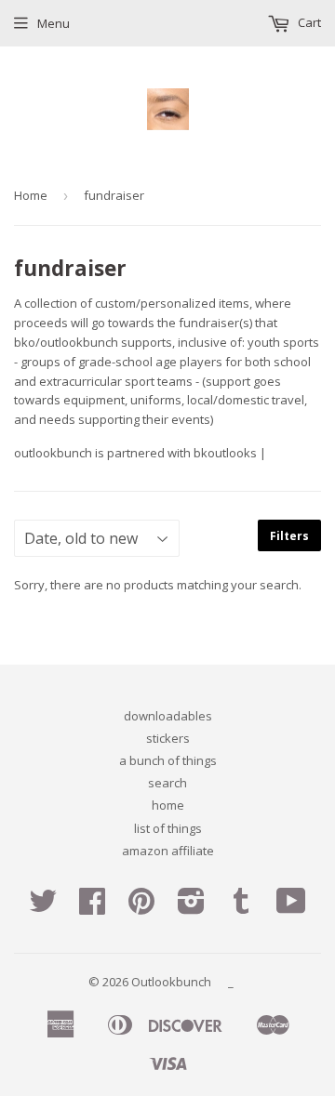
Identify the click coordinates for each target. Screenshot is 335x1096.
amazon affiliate (168, 850)
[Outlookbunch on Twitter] (43, 907)
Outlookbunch (171, 981)
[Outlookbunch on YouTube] (291, 907)
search (167, 782)
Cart (308, 22)
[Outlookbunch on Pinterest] (141, 907)
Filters (289, 536)
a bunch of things (168, 760)
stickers (168, 738)
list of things (168, 828)
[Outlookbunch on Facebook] (92, 907)
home (168, 805)
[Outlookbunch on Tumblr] (241, 907)
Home (30, 195)
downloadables (168, 715)
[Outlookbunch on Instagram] (191, 907)
